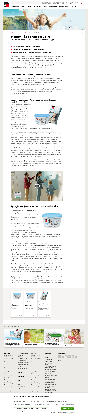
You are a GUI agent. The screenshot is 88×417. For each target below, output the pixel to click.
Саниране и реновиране (7, 366)
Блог (19, 380)
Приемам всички (67, 409)
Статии (33, 354)
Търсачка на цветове (50, 369)
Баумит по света (22, 368)
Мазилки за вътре (9, 383)
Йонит (6, 374)
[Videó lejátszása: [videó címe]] (37, 186)
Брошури (47, 377)
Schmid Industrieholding (23, 390)
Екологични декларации (51, 375)
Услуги (46, 358)
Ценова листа (48, 361)
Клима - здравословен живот (10, 371)
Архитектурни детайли (48, 364)
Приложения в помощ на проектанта (50, 367)
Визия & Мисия (21, 388)
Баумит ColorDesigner (50, 371)
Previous (4, 338)
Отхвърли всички (41, 409)
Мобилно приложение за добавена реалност (50, 389)
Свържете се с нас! (23, 354)
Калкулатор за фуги (50, 379)
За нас (19, 384)
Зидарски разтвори (9, 391)
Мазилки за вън (8, 369)
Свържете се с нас (22, 359)
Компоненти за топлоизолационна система (9, 363)
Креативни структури (50, 384)
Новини (20, 372)
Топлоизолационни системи (9, 359)
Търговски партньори (23, 364)
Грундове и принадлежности (8, 380)
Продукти (7, 354)
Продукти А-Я (48, 359)
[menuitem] (46, 2)
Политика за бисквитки (19, 412)
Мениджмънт (21, 386)
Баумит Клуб (48, 373)
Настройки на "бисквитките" (24, 409)
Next (84, 338)
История (20, 392)
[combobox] (26, 2)
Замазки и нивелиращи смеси (10, 388)
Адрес (19, 366)
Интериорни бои (8, 376)
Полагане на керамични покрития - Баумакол (10, 385)
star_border (82, 33)
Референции (21, 376)
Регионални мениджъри (24, 362)
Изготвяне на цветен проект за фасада (50, 381)
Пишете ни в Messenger (21, 356)
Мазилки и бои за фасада (8, 356)
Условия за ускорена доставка (50, 386)
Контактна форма (22, 360)
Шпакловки (7, 378)
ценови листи (48, 354)
